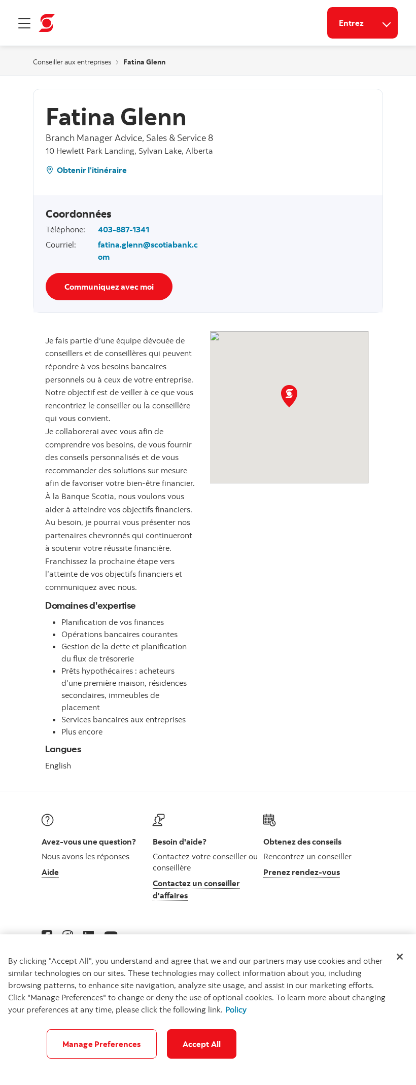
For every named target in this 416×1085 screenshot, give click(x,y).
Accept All (202, 1044)
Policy (236, 1009)
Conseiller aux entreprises (72, 61)
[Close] (400, 957)
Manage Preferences (101, 1044)
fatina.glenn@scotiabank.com (148, 250)
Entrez (351, 23)
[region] (208, 1009)
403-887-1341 (123, 229)
